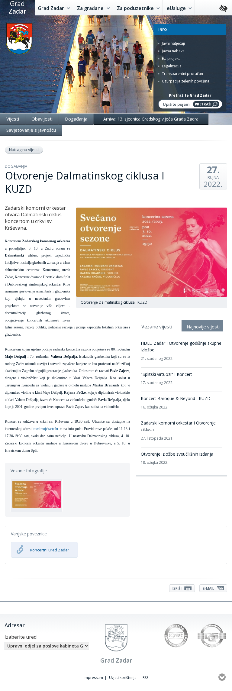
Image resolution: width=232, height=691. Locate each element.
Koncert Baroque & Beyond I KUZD (176, 402)
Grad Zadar (51, 8)
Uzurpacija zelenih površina (185, 81)
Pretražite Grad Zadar (190, 95)
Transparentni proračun (182, 73)
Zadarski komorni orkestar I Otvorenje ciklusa (178, 430)
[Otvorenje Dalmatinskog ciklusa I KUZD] (37, 495)
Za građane (91, 8)
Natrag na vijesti (24, 149)
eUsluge (177, 8)
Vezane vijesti (156, 326)
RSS (145, 677)
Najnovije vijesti (203, 327)
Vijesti (12, 119)
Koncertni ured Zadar (49, 550)
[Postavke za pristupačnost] (223, 9)
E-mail (209, 588)
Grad (17, 7)
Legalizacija (171, 66)
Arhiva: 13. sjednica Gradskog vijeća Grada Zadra (150, 119)
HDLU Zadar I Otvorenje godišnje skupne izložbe (181, 350)
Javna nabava (173, 50)
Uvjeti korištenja (123, 677)
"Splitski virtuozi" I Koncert (166, 378)
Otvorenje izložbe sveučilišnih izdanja (177, 458)
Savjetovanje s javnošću (31, 130)
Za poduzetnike (136, 8)
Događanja (76, 119)
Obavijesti (42, 119)
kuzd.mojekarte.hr (45, 429)
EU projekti (171, 58)
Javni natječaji (173, 43)
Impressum (93, 677)
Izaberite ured (21, 637)
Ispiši (177, 588)
